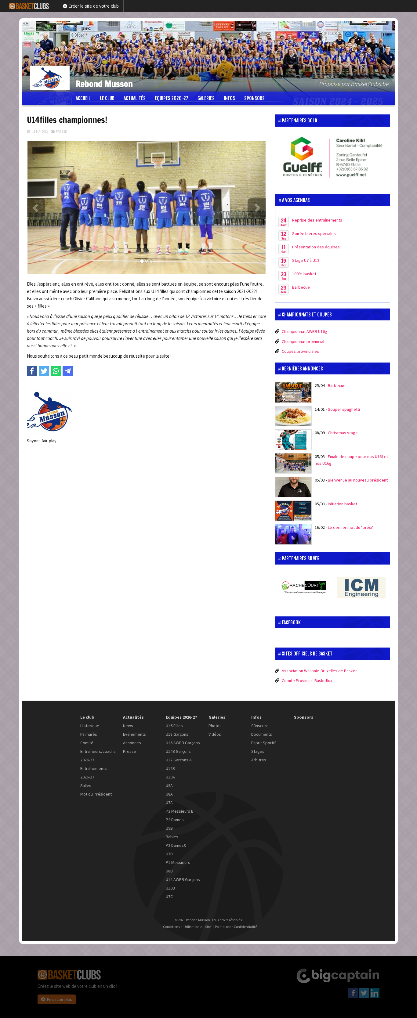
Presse (61, 131)
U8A (169, 794)
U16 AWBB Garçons (183, 742)
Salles (85, 785)
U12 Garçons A (179, 760)
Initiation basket (342, 504)
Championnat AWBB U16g (304, 331)
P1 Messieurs (178, 862)
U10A (170, 777)
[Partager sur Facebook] (32, 371)
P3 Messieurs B (180, 811)
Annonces (132, 742)
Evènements (134, 734)
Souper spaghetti (344, 409)
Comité (86, 742)
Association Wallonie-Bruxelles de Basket (319, 670)
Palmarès (88, 734)
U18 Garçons (177, 734)
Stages (257, 751)
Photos (215, 725)
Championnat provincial (303, 341)
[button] (36, 207)
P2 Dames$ (176, 845)
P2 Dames (175, 819)
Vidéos (215, 734)
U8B (169, 871)
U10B (170, 888)
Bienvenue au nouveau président (358, 480)
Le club (107, 98)
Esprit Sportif (263, 742)
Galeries (206, 98)
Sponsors (254, 98)
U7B (169, 854)
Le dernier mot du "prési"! (351, 527)
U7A (169, 802)
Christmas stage (343, 432)
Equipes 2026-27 (171, 98)
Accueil (83, 98)
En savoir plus (59, 999)
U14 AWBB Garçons (183, 879)
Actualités (135, 98)
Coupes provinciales (300, 351)
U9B (169, 828)
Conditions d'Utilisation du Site (187, 927)
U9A (169, 785)
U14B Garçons (178, 751)
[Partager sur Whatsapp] (56, 371)
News (128, 725)
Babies (172, 836)
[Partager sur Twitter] (44, 371)
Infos (229, 98)
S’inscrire (260, 725)
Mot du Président (96, 794)
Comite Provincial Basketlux (307, 680)
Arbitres (258, 760)
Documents (261, 734)
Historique (89, 725)
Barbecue (337, 385)
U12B (170, 768)
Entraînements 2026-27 (93, 773)
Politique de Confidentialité (236, 927)
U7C (169, 896)
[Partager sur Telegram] (68, 371)
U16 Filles (174, 725)
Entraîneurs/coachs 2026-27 (98, 756)
